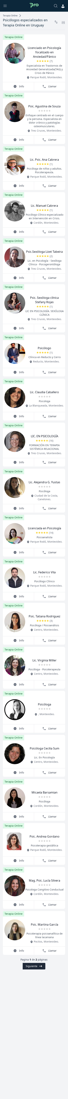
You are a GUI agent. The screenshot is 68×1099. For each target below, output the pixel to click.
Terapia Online (10, 15)
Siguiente (31, 966)
